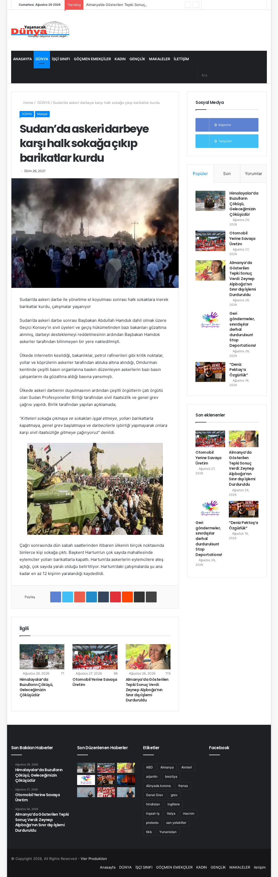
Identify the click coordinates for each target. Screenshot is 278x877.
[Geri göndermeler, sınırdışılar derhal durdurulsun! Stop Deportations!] (210, 321)
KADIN (120, 59)
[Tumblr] (103, 597)
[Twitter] (230, 4)
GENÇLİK (137, 59)
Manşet (42, 114)
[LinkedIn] (91, 597)
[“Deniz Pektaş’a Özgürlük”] (210, 372)
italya (171, 813)
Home (27, 102)
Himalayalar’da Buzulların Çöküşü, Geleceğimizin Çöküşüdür (36, 687)
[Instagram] (214, 4)
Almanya (167, 767)
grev (174, 795)
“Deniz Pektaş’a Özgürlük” (238, 370)
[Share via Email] (139, 597)
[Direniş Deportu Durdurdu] (86, 792)
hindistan (153, 804)
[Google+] (79, 597)
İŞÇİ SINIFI (61, 59)
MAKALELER (159, 59)
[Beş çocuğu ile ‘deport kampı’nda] (126, 792)
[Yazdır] (151, 597)
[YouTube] (222, 4)
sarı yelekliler (176, 823)
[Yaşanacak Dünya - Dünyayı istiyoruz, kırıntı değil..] (40, 30)
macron (188, 813)
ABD (149, 767)
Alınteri (186, 767)
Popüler (200, 173)
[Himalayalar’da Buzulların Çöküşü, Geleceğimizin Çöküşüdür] (42, 656)
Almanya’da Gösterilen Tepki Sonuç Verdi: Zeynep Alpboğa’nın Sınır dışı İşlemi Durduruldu (161, 4)
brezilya (171, 776)
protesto (152, 823)
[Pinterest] (115, 597)
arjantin (151, 776)
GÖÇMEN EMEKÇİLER (92, 59)
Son (227, 173)
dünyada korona (158, 786)
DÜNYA (42, 59)
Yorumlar (253, 173)
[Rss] (205, 4)
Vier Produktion (94, 858)
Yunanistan (167, 832)
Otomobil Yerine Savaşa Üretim (94, 682)
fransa (183, 786)
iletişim (181, 59)
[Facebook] (238, 4)
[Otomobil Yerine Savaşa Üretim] (95, 656)
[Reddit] (127, 597)
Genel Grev (154, 795)
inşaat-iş (152, 813)
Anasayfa (22, 59)
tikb (149, 832)
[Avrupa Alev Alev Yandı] (126, 780)
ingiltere (174, 804)
